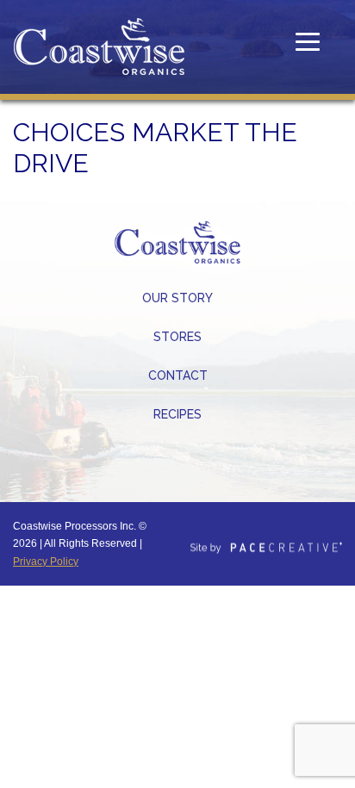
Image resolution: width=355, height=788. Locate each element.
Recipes (177, 414)
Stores (177, 337)
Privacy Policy (45, 561)
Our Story (177, 298)
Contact (178, 375)
